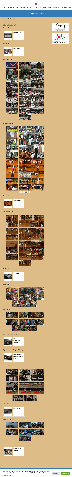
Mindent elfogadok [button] (65, 473)
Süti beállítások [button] (56, 473)
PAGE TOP (69, 461)
